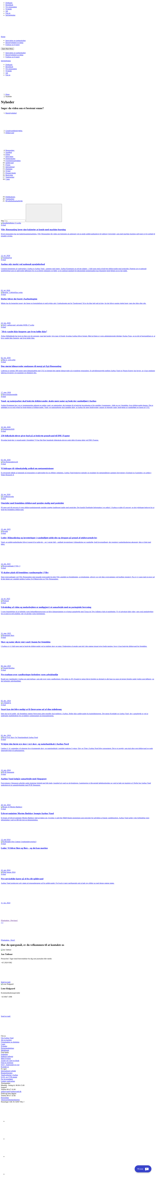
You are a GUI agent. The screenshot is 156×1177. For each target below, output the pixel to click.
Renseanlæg (10, 150)
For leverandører (7, 1079)
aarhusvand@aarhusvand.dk (11, 1091)
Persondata (5, 1098)
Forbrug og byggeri (12, 45)
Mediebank (5, 1050)
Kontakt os (5, 1067)
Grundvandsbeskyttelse (14, 131)
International (10, 167)
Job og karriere (6, 1040)
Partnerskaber (10, 159)
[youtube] (22, 1174)
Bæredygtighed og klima (14, 43)
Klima (7, 154)
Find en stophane (7, 1063)
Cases (7, 179)
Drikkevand (9, 133)
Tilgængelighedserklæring (10, 1100)
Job (6, 11)
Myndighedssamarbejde (14, 201)
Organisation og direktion (10, 1042)
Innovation (9, 157)
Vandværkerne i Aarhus (9, 1075)
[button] (7, 49)
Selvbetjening (10, 15)
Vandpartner (9, 199)
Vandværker (9, 177)
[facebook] (22, 1139)
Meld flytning (6, 1059)
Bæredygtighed (11, 113)
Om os (7, 13)
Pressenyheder (10, 173)
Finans (7, 165)
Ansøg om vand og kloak (10, 1061)
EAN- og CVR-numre (9, 1077)
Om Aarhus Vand (7, 1038)
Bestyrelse (9, 175)
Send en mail (6, 982)
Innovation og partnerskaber (15, 41)
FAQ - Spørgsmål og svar (10, 1065)
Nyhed (7, 171)
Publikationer (10, 197)
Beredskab (9, 5)
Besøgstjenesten (6, 1073)
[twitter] (22, 1156)
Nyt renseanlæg (11, 7)
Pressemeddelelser (7, 1048)
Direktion (8, 169)
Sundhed (8, 152)
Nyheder (8, 9)
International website (8, 1071)
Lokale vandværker (8, 1081)
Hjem (7, 94)
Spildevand (9, 163)
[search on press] (44, 213)
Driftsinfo (8, 3)
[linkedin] (22, 1121)
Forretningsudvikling (13, 161)
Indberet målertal (7, 1056)
